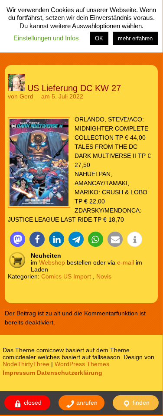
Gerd (26, 96)
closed (32, 402)
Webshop (52, 262)
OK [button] (99, 38)
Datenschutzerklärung (69, 372)
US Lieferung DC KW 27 (74, 88)
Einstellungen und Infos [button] (46, 38)
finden (140, 402)
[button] (17, 239)
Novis (103, 276)
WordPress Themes (82, 363)
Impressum (19, 372)
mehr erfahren (135, 38)
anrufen (86, 402)
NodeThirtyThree (26, 363)
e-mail (125, 262)
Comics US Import (66, 276)
